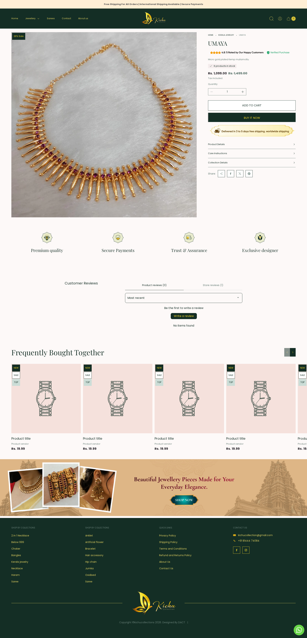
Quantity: (213, 84)
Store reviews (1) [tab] (213, 285)
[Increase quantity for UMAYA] (242, 91)
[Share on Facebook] (230, 173)
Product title (21, 438)
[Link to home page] (153, 603)
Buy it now (252, 118)
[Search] (271, 19)
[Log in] (280, 19)
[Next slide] (293, 352)
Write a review (184, 316)
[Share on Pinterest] (249, 173)
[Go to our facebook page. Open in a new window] (236, 550)
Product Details (216, 144)
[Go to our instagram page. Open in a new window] (245, 550)
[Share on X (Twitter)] (239, 173)
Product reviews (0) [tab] (154, 285)
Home (210, 35)
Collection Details (218, 162)
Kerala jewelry (226, 35)
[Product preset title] (46, 398)
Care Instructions (217, 153)
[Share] (221, 173)
